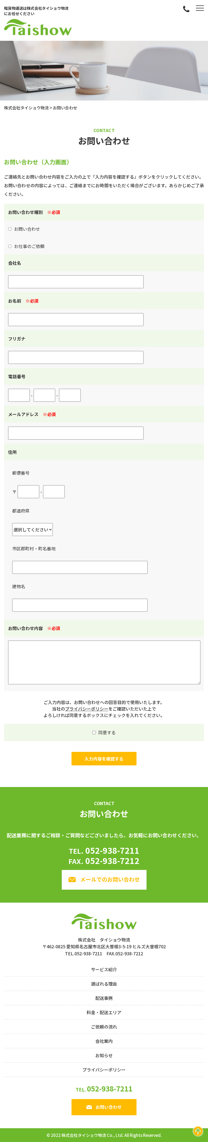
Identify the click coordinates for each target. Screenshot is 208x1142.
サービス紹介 (104, 969)
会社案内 (104, 1041)
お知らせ (104, 1055)
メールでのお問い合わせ (110, 879)
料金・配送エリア (104, 1012)
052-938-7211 (104, 850)
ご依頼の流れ (104, 1026)
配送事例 (104, 998)
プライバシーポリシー (86, 708)
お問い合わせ (109, 1107)
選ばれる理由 (104, 983)
